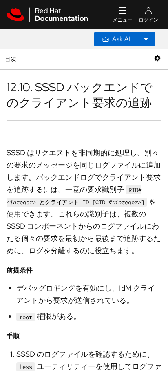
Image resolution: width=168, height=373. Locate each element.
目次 (11, 59)
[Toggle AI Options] (146, 39)
